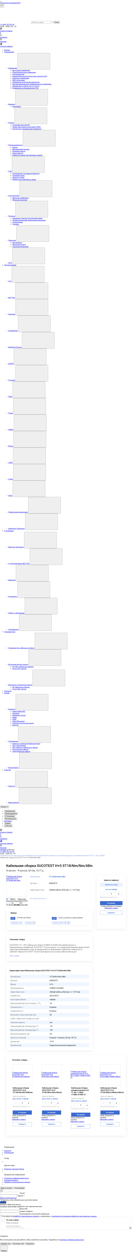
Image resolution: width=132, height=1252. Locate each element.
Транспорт (12, 240)
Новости (11, 786)
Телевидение (17, 222)
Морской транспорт (19, 200)
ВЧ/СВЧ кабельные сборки (22, 667)
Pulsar (10, 413)
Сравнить (111, 913)
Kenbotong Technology (16, 529)
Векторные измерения (21, 70)
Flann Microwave (18, 721)
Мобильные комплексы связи (24, 179)
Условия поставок (11, 1180)
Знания (6, 693)
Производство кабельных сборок (21, 648)
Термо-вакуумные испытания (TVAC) (26, 127)
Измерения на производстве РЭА (25, 88)
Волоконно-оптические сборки (20, 685)
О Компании (9, 531)
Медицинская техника (20, 149)
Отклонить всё (18, 1244)
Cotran (10, 479)
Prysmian (11, 380)
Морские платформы (20, 198)
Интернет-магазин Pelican (14, 1169)
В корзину (111, 903)
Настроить (30, 1244)
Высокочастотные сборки (18, 664)
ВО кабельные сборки (20, 687)
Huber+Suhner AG (18, 711)
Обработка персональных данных (17, 1182)
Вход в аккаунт (6, 1188)
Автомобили (17, 243)
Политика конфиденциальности (16, 1178)
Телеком (11, 216)
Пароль (21, 1196)
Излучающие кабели (20, 750)
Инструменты (13, 768)
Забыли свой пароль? (8, 1198)
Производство (9, 632)
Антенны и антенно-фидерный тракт (26, 744)
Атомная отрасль (18, 151)
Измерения (12, 68)
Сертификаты (13, 630)
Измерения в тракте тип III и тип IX (25, 86)
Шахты (15, 147)
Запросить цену (111, 885)
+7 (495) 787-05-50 (7, 25)
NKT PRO (11, 298)
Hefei (10, 496)
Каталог (7, 50)
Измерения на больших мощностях (26, 82)
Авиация (11, 104)
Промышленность (15, 145)
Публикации (13, 741)
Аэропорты (16, 107)
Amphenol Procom (15, 347)
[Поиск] (2, 5)
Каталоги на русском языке (23, 723)
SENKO (11, 430)
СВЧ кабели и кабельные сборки (25, 748)
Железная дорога (19, 245)
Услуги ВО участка (19, 689)
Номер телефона (26, 1211)
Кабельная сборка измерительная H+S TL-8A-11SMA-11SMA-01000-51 (80, 1091)
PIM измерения (18, 74)
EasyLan (15, 725)
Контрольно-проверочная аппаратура (26, 129)
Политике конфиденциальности (71, 1240)
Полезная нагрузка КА (21, 125)
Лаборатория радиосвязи (18, 512)
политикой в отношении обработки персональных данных (74, 1216)
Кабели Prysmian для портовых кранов (27, 155)
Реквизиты (12, 597)
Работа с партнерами (16, 613)
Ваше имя (23, 1209)
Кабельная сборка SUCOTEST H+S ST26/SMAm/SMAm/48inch (112, 1090)
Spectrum (11, 314)
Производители (10, 265)
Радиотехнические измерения (24, 72)
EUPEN (10, 364)
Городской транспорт (20, 247)
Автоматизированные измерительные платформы (32, 84)
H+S (9, 281)
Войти (3, 1202)
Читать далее (14, 956)
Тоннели (15, 224)
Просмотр (15, 923)
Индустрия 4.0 (17, 153)
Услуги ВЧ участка (19, 669)
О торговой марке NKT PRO (18, 564)
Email (22, 1193)
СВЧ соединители (19, 746)
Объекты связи (18, 178)
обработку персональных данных (26, 1216)
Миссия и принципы (16, 547)
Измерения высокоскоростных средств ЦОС (29, 76)
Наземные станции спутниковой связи (27, 218)
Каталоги (11, 709)
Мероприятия (13, 803)
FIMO (10, 397)
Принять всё (6, 1244)
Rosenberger (13, 331)
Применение (9, 52)
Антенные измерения (20, 78)
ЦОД (10, 263)
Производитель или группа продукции (34, 1214)
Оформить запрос (111, 908)
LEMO (10, 463)
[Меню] (1, 1)
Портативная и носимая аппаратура (25, 174)
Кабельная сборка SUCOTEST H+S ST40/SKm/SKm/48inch (52, 1090)
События (7, 770)
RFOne (10, 446)
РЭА (10, 171)
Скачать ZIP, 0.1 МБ (60, 923)
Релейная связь (18, 176)
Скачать (29, 923)
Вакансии (11, 580)
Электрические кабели (21, 751)
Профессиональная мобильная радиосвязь (29, 220)
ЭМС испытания (18, 80)
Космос (11, 123)
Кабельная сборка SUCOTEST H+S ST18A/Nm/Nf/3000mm (23, 1090)
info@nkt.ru (4, 850)
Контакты (8, 691)
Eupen (14, 717)
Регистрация (19, 1188)
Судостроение (13, 196)
